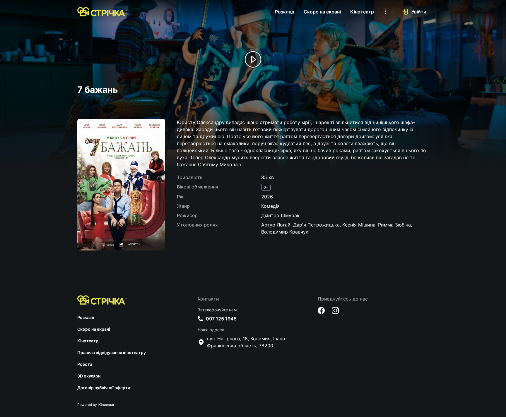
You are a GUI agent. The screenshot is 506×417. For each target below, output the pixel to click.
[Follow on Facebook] (321, 310)
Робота (84, 364)
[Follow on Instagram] (335, 310)
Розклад (284, 12)
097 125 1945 (221, 319)
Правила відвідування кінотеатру (111, 352)
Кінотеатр (362, 12)
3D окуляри (88, 375)
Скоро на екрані (322, 12)
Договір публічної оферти (103, 387)
